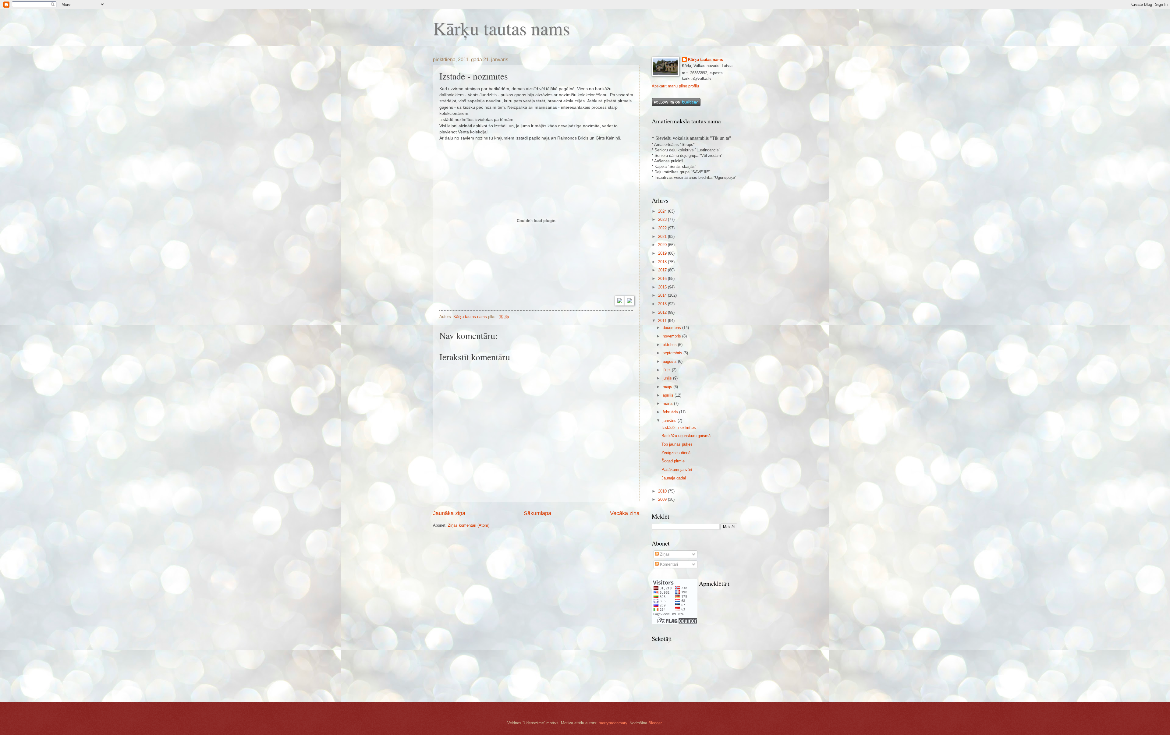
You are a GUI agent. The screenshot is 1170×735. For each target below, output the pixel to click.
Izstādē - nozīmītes (678, 427)
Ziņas (664, 554)
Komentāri (668, 564)
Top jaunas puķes (677, 444)
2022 (663, 228)
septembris (673, 353)
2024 (663, 211)
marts (668, 403)
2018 (663, 262)
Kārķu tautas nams (501, 28)
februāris (671, 412)
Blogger (654, 723)
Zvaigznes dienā (675, 453)
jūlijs (667, 370)
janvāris (670, 420)
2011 (663, 320)
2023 (663, 219)
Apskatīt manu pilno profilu (675, 86)
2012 (663, 312)
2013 (663, 304)
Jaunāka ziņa (449, 513)
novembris (672, 336)
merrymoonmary (613, 723)
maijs (668, 386)
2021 (663, 236)
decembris (672, 327)
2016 (663, 278)
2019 (663, 253)
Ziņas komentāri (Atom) (468, 525)
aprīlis (669, 395)
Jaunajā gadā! (673, 478)
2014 (663, 295)
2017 (663, 270)
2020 (663, 244)
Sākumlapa (537, 513)
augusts (670, 361)
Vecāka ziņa (625, 513)
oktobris (670, 344)
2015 (663, 287)
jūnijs (668, 378)
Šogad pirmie (673, 461)
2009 (663, 499)
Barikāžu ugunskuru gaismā (686, 435)
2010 (663, 491)
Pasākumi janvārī (676, 469)
